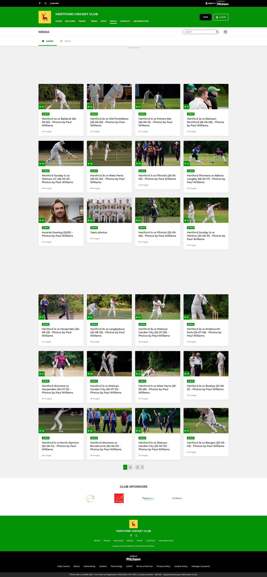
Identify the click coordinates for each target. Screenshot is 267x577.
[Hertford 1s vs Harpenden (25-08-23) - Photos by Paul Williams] (61, 307)
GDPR (129, 566)
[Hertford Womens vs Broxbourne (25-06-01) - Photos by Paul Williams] (109, 420)
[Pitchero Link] (222, 4)
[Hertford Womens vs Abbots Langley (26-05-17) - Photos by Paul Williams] (206, 153)
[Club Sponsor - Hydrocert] (148, 499)
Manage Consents (201, 566)
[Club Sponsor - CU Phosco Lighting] (177, 499)
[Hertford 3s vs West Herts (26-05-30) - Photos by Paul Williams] (109, 153)
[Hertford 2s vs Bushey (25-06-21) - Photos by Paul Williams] (206, 363)
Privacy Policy (163, 566)
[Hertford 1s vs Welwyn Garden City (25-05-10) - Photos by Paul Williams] (157, 420)
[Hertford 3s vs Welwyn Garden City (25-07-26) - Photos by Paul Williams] (157, 307)
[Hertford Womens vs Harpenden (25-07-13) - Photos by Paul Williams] (61, 363)
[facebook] (40, 3)
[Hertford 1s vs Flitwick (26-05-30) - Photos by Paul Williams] (157, 153)
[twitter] (45, 3)
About (77, 566)
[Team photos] (109, 210)
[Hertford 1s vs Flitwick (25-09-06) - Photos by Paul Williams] (157, 210)
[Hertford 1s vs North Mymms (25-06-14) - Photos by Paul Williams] (61, 420)
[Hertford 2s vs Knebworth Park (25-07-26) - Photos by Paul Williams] (206, 307)
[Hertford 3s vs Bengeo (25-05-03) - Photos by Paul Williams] (206, 420)
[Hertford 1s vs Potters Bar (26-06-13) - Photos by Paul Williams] (157, 96)
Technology (116, 566)
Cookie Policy (181, 566)
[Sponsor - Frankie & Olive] (90, 499)
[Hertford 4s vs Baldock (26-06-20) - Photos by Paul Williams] (61, 96)
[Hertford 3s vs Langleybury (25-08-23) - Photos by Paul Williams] (109, 307)
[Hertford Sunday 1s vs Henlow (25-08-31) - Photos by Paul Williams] (206, 210)
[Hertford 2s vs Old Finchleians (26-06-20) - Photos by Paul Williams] (109, 96)
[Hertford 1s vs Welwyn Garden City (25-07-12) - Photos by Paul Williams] (109, 363)
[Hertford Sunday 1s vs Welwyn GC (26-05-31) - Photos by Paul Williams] (61, 153)
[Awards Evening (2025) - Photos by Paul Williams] (61, 210)
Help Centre (63, 566)
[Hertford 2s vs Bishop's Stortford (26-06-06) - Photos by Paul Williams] (206, 96)
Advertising (89, 566)
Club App (54, 3)
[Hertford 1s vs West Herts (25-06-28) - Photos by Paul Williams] (157, 363)
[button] (58, 21)
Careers (103, 566)
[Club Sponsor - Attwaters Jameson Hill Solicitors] (119, 499)
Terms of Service (144, 566)
